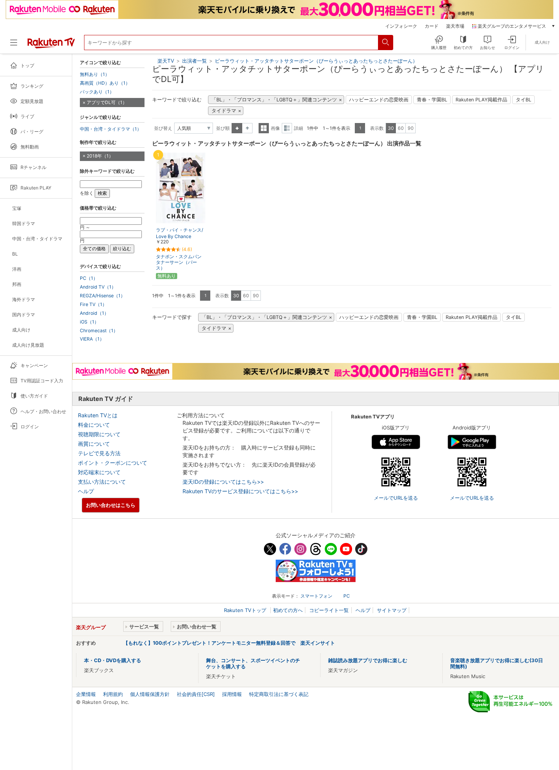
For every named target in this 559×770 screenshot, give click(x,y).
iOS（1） (89, 322)
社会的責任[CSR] (196, 694)
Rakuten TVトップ (246, 610)
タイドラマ (223, 111)
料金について (94, 424)
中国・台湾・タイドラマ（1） (110, 129)
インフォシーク (401, 26)
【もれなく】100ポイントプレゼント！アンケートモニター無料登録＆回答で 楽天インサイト (229, 643)
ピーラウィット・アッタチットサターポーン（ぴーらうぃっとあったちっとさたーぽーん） (316, 61)
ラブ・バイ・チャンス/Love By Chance (179, 233)
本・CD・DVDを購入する (112, 660)
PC (346, 596)
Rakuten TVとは (98, 415)
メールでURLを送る (396, 498)
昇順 (237, 128)
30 (391, 128)
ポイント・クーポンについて (112, 462)
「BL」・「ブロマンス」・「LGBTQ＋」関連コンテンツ (274, 100)
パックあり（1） (97, 92)
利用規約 (113, 694)
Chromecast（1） (99, 330)
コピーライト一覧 (329, 610)
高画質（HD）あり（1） (105, 83)
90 (411, 128)
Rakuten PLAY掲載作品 (481, 100)
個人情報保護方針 (150, 694)
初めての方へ (288, 610)
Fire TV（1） (93, 304)
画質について (94, 443)
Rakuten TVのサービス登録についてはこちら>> (240, 491)
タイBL (523, 100)
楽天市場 (455, 26)
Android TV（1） (98, 287)
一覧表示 (264, 128)
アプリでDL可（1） (107, 102)
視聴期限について (99, 434)
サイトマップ (392, 610)
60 (401, 128)
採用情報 (232, 694)
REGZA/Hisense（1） (102, 295)
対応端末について (99, 472)
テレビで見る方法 (99, 453)
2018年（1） (100, 156)
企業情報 (86, 694)
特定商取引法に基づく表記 (278, 694)
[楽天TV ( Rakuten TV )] (51, 46)
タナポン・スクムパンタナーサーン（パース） (179, 262)
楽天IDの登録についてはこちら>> (223, 481)
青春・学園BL (432, 100)
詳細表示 (287, 128)
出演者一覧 (194, 61)
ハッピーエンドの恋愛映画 (378, 100)
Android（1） (94, 313)
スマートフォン (316, 596)
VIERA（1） (92, 339)
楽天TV (165, 61)
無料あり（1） (95, 74)
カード (431, 26)
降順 (247, 128)
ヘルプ (86, 491)
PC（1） (89, 278)
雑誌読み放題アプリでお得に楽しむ (367, 660)
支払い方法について (102, 481)
